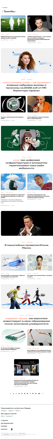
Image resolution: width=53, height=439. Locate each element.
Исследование (29, 315)
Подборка (29, 242)
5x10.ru (24, 433)
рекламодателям (7, 423)
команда (4, 426)
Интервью (29, 79)
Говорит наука (9, 192)
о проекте (4, 420)
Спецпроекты (35, 34)
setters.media (6, 434)
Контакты (4, 429)
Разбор (7, 34)
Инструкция (35, 273)
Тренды (2, 34)
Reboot (21, 433)
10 (39, 393)
